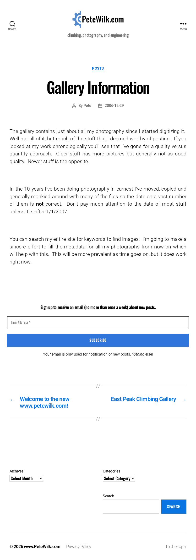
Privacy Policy (78, 546)
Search (108, 496)
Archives (16, 471)
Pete (87, 105)
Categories (111, 471)
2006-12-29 (114, 105)
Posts (98, 68)
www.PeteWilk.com (42, 546)
